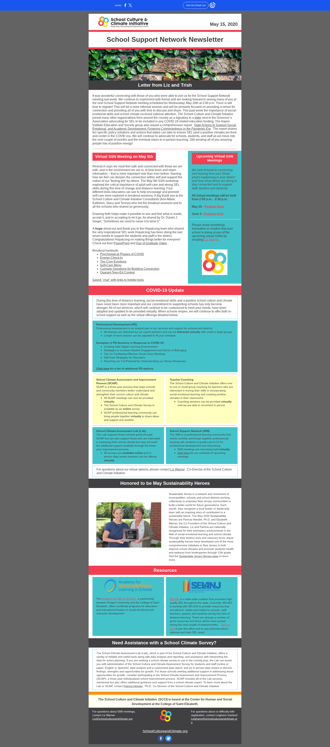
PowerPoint (121, 243)
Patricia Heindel (133, 686)
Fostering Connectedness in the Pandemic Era (179, 128)
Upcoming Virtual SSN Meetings (215, 158)
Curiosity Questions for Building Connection (129, 268)
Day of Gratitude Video (151, 243)
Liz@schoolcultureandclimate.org (112, 718)
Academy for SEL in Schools (119, 598)
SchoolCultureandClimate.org (165, 731)
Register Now (214, 206)
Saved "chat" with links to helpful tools (118, 280)
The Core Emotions (113, 261)
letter (198, 117)
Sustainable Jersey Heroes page (198, 556)
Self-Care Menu (110, 265)
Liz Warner (211, 239)
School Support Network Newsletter (165, 39)
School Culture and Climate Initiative (130, 699)
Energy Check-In (111, 257)
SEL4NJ (175, 599)
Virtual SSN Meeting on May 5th (124, 156)
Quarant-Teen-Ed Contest (117, 272)
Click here (102, 368)
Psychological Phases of (117, 254)
